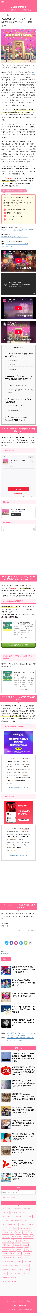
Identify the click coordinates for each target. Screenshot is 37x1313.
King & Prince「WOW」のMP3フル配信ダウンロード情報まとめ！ (23, 982)
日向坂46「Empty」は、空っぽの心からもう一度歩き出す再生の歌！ (23, 1176)
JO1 (25, 1216)
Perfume (13, 1269)
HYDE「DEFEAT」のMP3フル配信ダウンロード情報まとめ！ (23, 1022)
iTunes (11, 365)
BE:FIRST (5, 1233)
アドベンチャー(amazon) (29, 930)
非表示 (21, 347)
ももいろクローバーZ (9, 1261)
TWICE (5, 1273)
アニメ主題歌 (6, 1208)
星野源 (21, 1269)
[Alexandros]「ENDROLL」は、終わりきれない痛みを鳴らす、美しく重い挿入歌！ (23, 1083)
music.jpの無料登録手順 (17, 385)
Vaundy (19, 1257)
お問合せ (28, 1301)
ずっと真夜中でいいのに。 (10, 1224)
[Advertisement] (18, 553)
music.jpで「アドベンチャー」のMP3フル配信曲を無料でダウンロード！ (19, 378)
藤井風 (17, 1265)
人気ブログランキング (9, 1197)
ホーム (8, 1301)
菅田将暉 (5, 1269)
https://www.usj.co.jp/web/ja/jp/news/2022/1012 (17, 230)
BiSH (27, 1269)
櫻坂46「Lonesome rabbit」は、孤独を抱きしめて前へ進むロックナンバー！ (23, 1149)
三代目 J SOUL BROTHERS (10, 1281)
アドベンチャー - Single (18, 509)
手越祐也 (12, 1253)
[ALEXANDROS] (25, 1229)
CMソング (5, 1212)
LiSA (10, 1229)
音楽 (4, 951)
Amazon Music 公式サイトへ (18, 787)
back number (28, 1261)
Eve (12, 1233)
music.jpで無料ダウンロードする (18, 645)
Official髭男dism (16, 1220)
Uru (26, 1249)
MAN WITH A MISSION (9, 1277)
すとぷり (27, 1257)
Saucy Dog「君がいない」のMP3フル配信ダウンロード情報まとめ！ (23, 1009)
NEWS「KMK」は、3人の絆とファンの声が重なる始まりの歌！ (23, 1163)
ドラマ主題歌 (17, 1208)
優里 (19, 1253)
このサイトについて (18, 1301)
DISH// (20, 1261)
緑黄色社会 (16, 1245)
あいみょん (6, 1237)
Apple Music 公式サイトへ (18, 855)
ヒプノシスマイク (8, 1216)
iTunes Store (16, 514)
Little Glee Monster (8, 1249)
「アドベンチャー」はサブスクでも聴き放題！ (19, 400)
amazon (12, 369)
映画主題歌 (27, 1208)
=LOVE (5, 1253)
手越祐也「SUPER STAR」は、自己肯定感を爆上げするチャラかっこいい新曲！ (23, 1123)
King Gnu (5, 1220)
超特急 (17, 1241)
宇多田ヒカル (6, 1245)
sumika (26, 1233)
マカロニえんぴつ (8, 1241)
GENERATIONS (28, 1237)
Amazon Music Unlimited (17, 406)
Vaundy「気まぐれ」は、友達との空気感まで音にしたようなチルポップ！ (23, 1136)
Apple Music (13, 360)
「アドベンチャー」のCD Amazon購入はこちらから (16, 418)
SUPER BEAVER (7, 1265)
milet (4, 1229)
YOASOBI (21, 511)
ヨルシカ (25, 1245)
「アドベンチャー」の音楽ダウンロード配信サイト (19, 355)
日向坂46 (23, 1224)
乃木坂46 (22, 1212)
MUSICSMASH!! (18, 7)
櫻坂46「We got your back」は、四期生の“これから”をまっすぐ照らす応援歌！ (23, 1096)
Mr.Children (25, 1265)
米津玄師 (18, 1216)
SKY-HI (25, 1273)
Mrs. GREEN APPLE (8, 1257)
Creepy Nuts (27, 1253)
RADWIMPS (26, 1241)
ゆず (11, 1273)
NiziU (16, 1229)
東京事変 (17, 1273)
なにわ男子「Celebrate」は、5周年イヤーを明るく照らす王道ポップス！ (23, 1109)
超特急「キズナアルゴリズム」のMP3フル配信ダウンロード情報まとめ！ (23, 969)
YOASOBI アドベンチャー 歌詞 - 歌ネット (14, 237)
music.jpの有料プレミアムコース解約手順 (20, 391)
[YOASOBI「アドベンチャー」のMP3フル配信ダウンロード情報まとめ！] (21, 943)
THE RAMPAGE (16, 1237)
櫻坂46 (31, 1224)
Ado (30, 1216)
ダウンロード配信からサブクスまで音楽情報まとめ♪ (18, 1309)
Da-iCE (18, 1233)
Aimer (25, 1220)
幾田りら (19, 1249)
